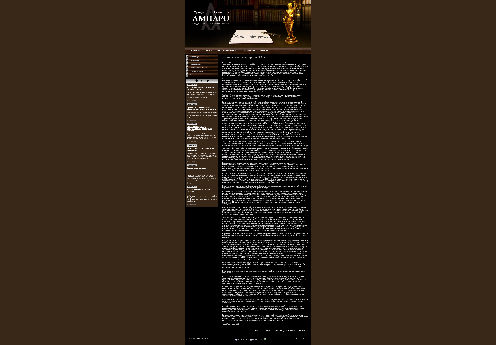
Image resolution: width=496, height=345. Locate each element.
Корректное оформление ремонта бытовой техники (201, 88)
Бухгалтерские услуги (198, 68)
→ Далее (236, 324)
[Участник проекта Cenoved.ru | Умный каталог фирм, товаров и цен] (265, 339)
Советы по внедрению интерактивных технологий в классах (199, 170)
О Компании (195, 50)
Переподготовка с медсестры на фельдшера (200, 149)
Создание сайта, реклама (301, 338)
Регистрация (194, 57)
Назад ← (226, 324)
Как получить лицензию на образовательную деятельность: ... (201, 108)
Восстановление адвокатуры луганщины (199, 190)
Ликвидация (194, 60)
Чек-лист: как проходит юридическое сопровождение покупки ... (199, 129)
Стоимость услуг (196, 71)
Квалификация (249, 50)
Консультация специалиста (227, 50)
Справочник (194, 75)
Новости (209, 50)
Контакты (264, 50)
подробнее (192, 100)
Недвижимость (195, 64)
